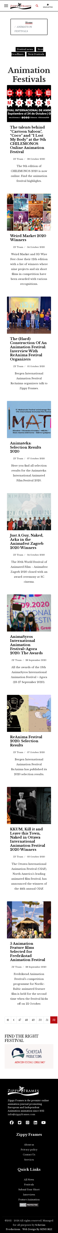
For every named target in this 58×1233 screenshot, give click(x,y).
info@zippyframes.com (21, 1114)
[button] (37, 5)
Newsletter (48, 7)
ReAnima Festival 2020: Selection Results (26, 741)
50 (40, 1019)
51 (47, 1019)
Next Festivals (36, 54)
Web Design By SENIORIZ (37, 1229)
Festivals (29, 1184)
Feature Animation (29, 1199)
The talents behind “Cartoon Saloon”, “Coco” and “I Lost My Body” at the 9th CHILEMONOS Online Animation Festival (28, 139)
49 (33, 1019)
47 (19, 1019)
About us (29, 1144)
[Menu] (6, 5)
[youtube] (43, 1121)
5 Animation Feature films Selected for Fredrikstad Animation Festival (27, 952)
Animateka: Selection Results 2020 (25, 447)
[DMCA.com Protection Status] (29, 1205)
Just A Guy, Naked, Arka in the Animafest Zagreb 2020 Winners (26, 541)
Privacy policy (29, 1149)
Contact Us (29, 1154)
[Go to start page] (8, 1019)
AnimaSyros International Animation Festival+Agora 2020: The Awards (26, 645)
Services (29, 1159)
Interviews (29, 1194)
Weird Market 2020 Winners (28, 238)
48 (26, 1019)
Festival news (25, 49)
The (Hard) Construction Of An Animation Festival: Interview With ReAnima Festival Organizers (28, 349)
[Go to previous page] (14, 1019)
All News (29, 1179)
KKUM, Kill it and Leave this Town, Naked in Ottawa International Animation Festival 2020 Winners (27, 839)
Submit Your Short (29, 1189)
